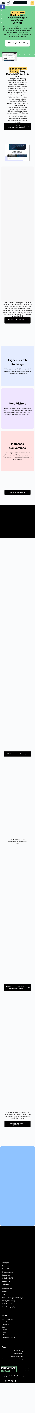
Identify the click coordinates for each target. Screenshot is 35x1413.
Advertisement (7, 1288)
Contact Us (5, 1324)
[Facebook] (2, 1380)
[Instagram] (12, 1380)
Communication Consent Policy (12, 1359)
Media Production (8, 1304)
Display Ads (6, 1275)
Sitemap (5, 1330)
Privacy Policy (18, 1353)
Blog (3, 1327)
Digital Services (7, 1319)
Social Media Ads (7, 1278)
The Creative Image (17, 1376)
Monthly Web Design (9, 1301)
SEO (3, 1295)
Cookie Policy (18, 1351)
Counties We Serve (8, 1337)
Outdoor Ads (6, 1281)
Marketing (5, 1292)
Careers (4, 1332)
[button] (2, 7)
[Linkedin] (15, 1380)
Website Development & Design (12, 1298)
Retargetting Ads (7, 1272)
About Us (5, 1322)
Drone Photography (8, 1307)
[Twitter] (5, 1380)
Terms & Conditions (16, 1356)
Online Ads (5, 1266)
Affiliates (5, 1335)
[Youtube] (9, 1380)
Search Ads (5, 1269)
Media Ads (5, 1284)
